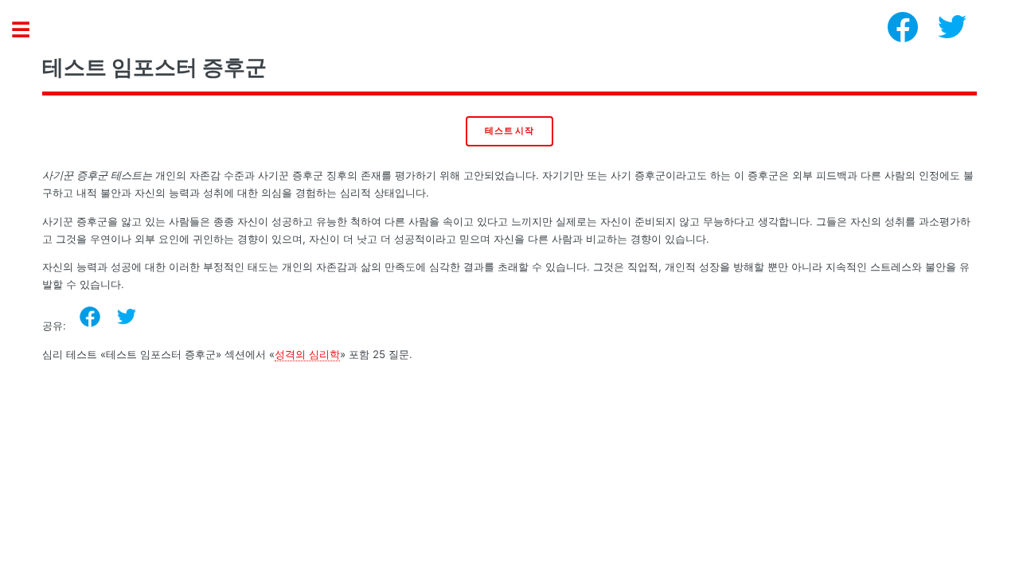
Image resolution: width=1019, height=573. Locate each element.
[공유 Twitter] (126, 316)
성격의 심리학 (307, 354)
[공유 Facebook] (90, 316)
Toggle (28, 30)
